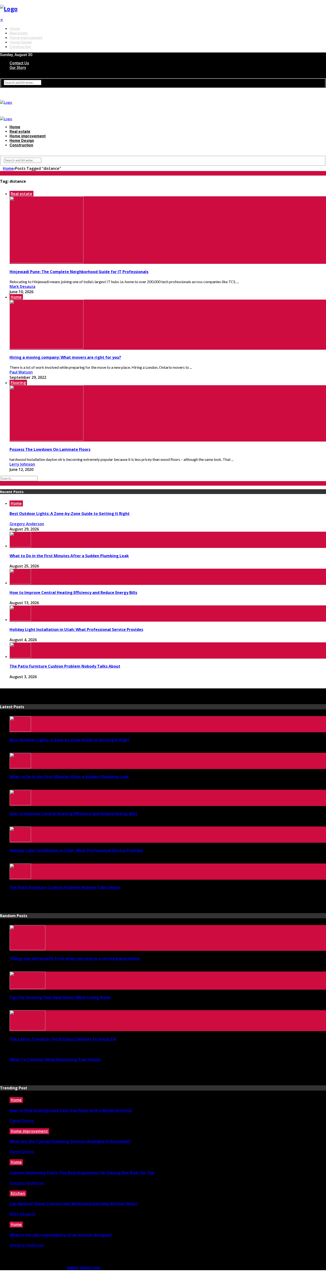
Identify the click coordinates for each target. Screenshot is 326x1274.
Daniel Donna (22, 1120)
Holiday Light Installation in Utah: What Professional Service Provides (76, 629)
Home (15, 28)
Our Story (18, 67)
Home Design (21, 42)
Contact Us (19, 63)
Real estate (19, 33)
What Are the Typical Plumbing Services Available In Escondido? (70, 1141)
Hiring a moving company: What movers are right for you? (65, 357)
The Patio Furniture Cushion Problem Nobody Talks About (65, 666)
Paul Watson (21, 372)
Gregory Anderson (27, 523)
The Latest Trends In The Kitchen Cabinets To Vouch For (63, 1039)
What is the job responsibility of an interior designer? (61, 1235)
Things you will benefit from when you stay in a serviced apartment (75, 958)
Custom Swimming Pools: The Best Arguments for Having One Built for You (82, 1172)
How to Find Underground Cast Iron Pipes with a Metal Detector (71, 1110)
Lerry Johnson (22, 464)
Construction (20, 46)
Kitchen (18, 1193)
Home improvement (26, 37)
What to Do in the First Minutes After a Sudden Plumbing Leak (69, 555)
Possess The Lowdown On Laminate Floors (50, 449)
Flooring (18, 382)
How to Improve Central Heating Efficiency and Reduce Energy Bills (73, 592)
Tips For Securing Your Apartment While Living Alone (60, 997)
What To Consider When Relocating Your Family (55, 1059)
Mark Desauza (22, 286)
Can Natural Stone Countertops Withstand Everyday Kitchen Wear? (74, 1203)
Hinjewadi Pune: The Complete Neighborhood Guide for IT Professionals (79, 271)
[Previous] (1, 685)
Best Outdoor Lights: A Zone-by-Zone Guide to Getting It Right (70, 513)
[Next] (4, 685)
